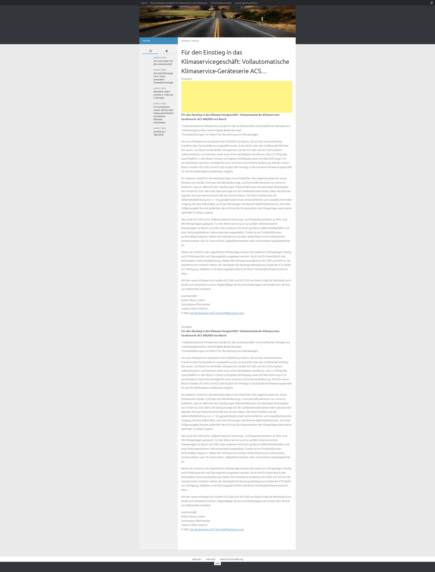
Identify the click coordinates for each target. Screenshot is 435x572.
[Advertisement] (236, 97)
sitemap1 (197, 559)
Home (144, 2)
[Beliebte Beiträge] (166, 51)
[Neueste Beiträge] (151, 51)
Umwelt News (190, 40)
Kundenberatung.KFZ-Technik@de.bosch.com (217, 312)
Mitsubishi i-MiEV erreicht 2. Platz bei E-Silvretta (163, 94)
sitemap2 (211, 559)
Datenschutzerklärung (231, 559)
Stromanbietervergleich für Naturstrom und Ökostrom (178, 2)
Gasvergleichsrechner (246, 2)
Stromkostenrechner (221, 2)
